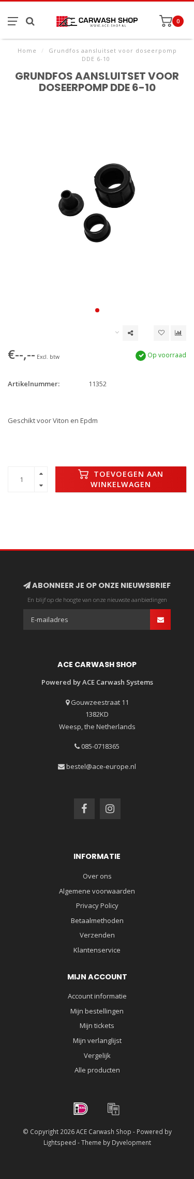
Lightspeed (59, 1142)
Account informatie (97, 996)
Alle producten (97, 1070)
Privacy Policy (97, 905)
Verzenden (97, 935)
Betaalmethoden (97, 920)
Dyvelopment (131, 1142)
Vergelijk (97, 1055)
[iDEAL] (81, 1108)
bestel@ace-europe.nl (101, 766)
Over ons (97, 876)
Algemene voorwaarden (97, 891)
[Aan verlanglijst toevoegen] (161, 333)
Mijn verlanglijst (97, 1040)
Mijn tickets (97, 1025)
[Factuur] (113, 1108)
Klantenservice (97, 950)
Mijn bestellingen (97, 1011)
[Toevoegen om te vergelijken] (178, 333)
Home (27, 50)
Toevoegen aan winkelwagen (127, 479)
